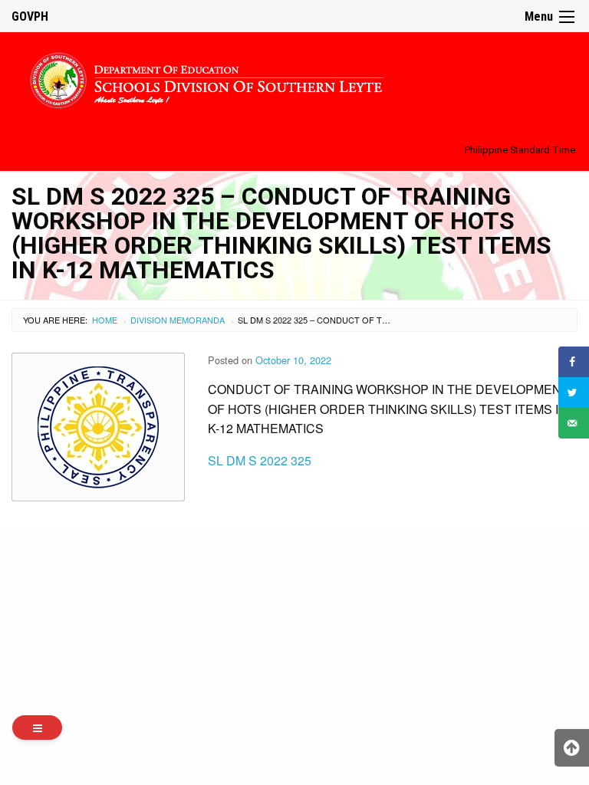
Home (104, 320)
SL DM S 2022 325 (259, 460)
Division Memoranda (177, 320)
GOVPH (30, 16)
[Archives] (37, 727)
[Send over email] (573, 423)
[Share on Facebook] (573, 362)
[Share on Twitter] (573, 392)
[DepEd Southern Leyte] (294, 77)
